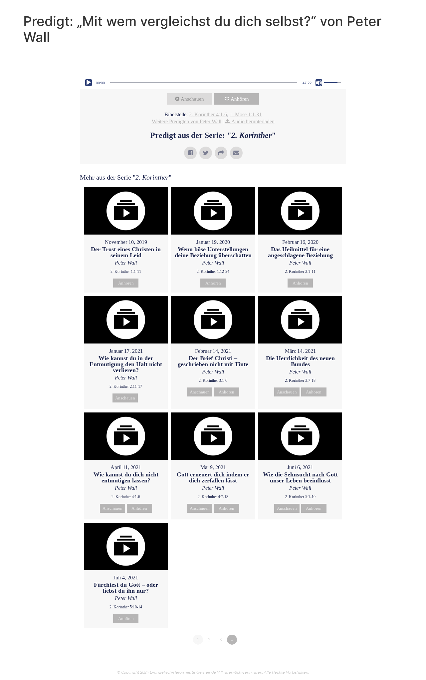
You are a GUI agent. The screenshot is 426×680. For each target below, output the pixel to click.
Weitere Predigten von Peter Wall (186, 121)
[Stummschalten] (319, 82)
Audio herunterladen (253, 121)
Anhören (240, 99)
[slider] (203, 82)
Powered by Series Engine (321, 658)
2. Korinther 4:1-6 (208, 114)
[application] (213, 82)
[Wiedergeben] (88, 82)
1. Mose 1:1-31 (246, 114)
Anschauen (192, 99)
